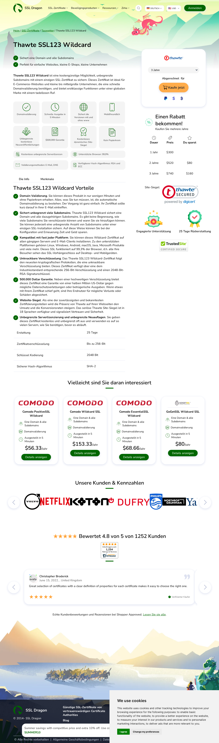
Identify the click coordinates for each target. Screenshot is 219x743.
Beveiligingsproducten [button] (84, 8)
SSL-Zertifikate (57, 8)
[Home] (27, 8)
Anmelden (195, 8)
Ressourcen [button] (109, 8)
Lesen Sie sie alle (154, 614)
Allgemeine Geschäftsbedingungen (76, 739)
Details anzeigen (36, 457)
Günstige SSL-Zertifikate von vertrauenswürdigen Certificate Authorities (84, 711)
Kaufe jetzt (176, 87)
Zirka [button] (124, 8)
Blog (66, 720)
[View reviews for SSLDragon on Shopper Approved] (109, 550)
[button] (138, 8)
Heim (16, 30)
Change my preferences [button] (146, 731)
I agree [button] (123, 731)
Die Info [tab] (24, 179)
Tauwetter (48, 30)
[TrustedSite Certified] (173, 246)
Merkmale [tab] (47, 179)
